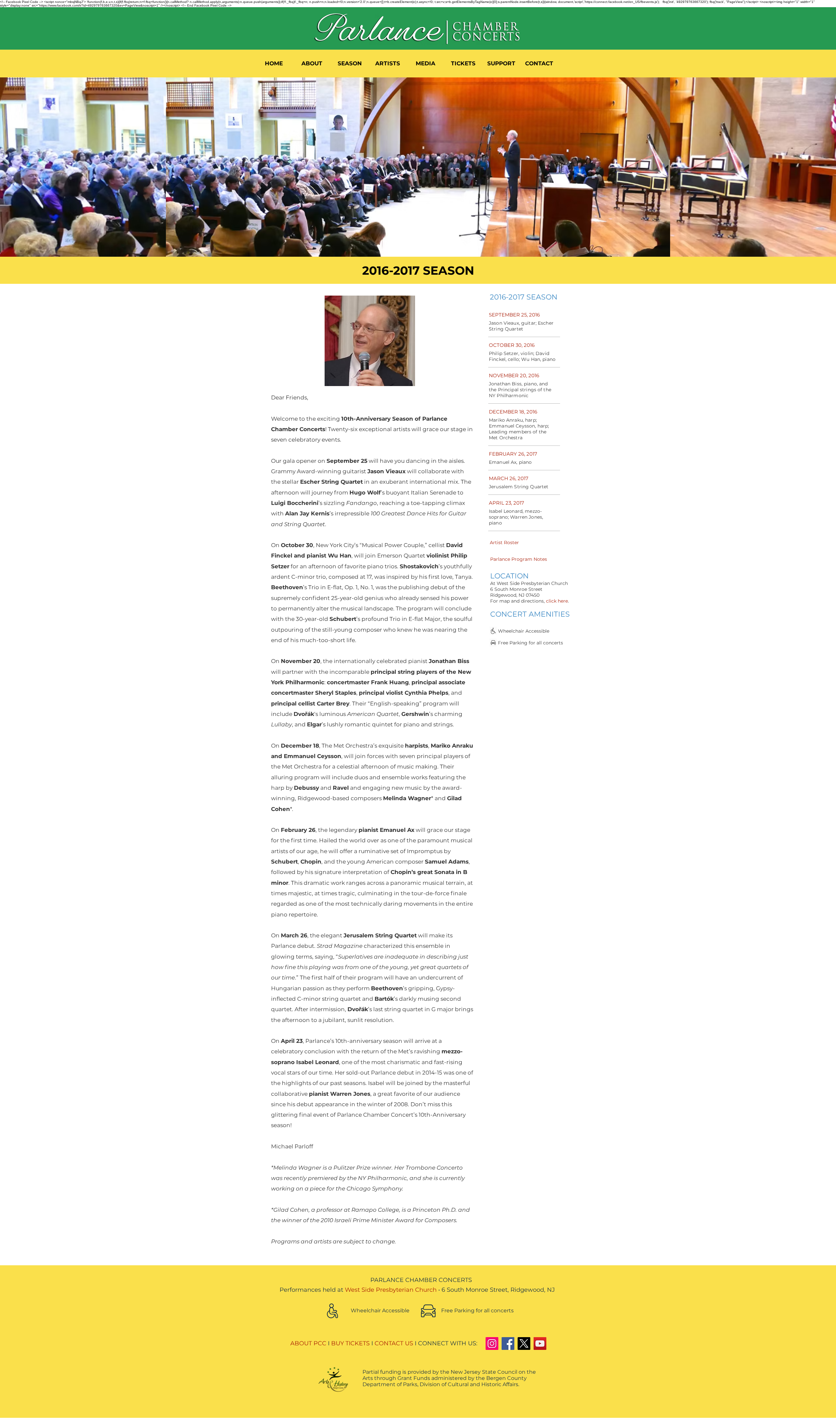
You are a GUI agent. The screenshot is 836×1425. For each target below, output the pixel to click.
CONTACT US (394, 1343)
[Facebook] (508, 1343)
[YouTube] (540, 1343)
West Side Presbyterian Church (391, 1289)
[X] (524, 1343)
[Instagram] (492, 1343)
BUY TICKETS (350, 1343)
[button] (312, 63)
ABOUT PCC (308, 1343)
